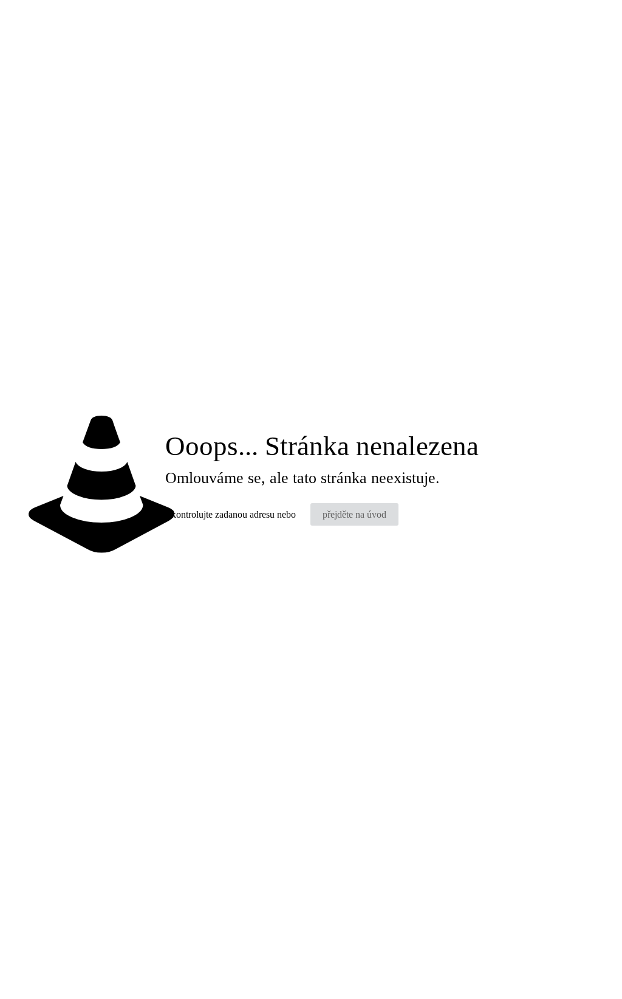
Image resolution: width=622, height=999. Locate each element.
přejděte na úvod (354, 514)
